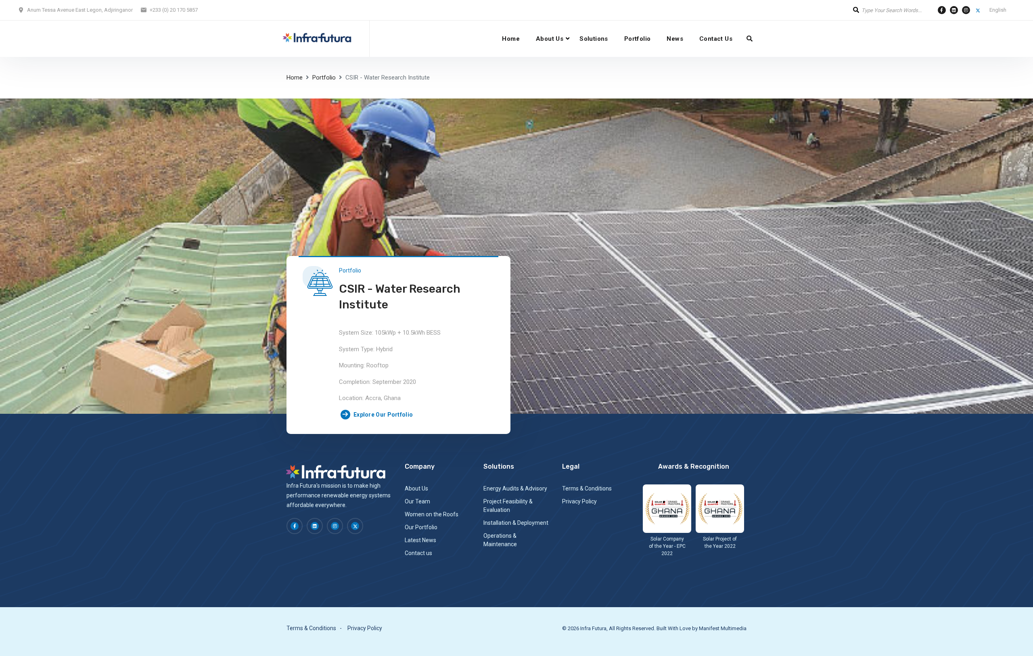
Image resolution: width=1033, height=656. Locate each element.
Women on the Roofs (431, 514)
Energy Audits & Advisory (515, 488)
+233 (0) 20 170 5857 (174, 10)
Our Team (417, 501)
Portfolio (637, 38)
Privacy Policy (579, 501)
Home (511, 38)
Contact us (418, 553)
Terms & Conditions (587, 488)
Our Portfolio (421, 527)
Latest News (420, 540)
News (675, 38)
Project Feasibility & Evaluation (508, 505)
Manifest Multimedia (723, 628)
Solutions (593, 38)
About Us (549, 38)
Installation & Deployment (515, 523)
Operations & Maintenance (500, 539)
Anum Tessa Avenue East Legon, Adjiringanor (80, 10)
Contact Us (715, 38)
